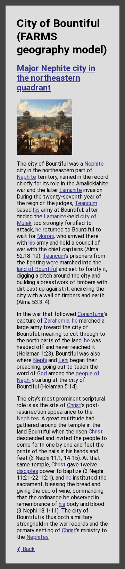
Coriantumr (90, 314)
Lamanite (70, 190)
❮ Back (26, 549)
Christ (74, 405)
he (38, 229)
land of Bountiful (37, 269)
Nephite (94, 163)
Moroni (45, 236)
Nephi (40, 360)
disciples (27, 471)
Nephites (28, 418)
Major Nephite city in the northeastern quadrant (56, 78)
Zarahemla (56, 320)
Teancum (86, 203)
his (36, 210)
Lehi (63, 360)
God (42, 373)
